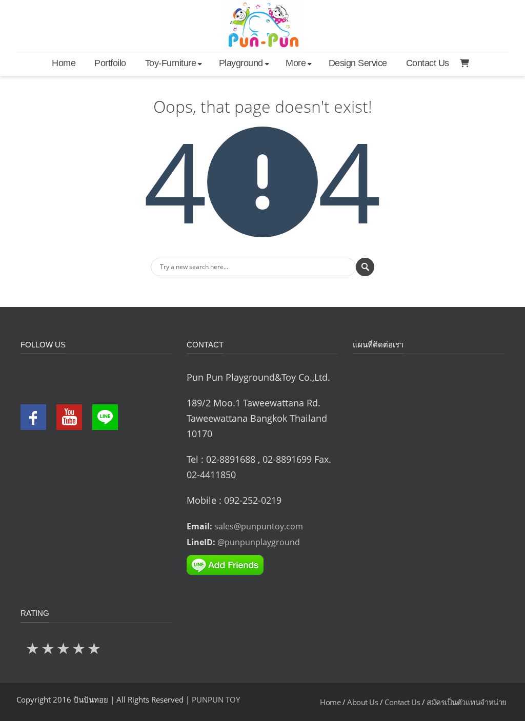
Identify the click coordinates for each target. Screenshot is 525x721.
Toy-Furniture (170, 63)
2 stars (48, 648)
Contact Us (427, 63)
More (296, 63)
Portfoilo (110, 63)
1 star (33, 648)
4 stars (79, 648)
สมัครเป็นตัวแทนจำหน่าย (467, 702)
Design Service (358, 63)
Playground (241, 63)
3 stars (64, 648)
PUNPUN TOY (216, 699)
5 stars (95, 648)
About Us (362, 702)
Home (63, 63)
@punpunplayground (258, 542)
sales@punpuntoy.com (258, 526)
